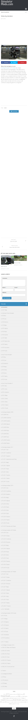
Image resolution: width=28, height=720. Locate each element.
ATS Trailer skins (6, 341)
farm (21, 696)
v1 (15, 703)
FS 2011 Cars (5, 449)
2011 (4, 694)
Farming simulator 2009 (7, 412)
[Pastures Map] (20, 258)
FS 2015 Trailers (6, 564)
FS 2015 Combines (6, 539)
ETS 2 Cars (4, 389)
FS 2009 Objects (6, 424)
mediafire (3, 700)
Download (5, 696)
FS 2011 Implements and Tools (9, 459)
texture (18, 702)
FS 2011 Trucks (5, 481)
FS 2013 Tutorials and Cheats (9, 526)
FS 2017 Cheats (6, 577)
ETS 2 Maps (5, 395)
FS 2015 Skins (5, 555)
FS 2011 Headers (6, 456)
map (22, 698)
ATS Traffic (4, 338)
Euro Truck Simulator (7, 354)
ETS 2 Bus (4, 385)
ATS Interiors (5, 322)
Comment (4, 278)
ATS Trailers (5, 344)
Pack (26, 700)
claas (14, 694)
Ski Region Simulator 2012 (8, 645)
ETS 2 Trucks (5, 408)
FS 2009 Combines (6, 417)
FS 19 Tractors (5, 625)
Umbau (10, 703)
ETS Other (4, 369)
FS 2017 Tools (5, 599)
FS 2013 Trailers (6, 519)
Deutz (22, 694)
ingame (7, 698)
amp (11, 694)
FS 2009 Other (5, 427)
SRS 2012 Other (6, 650)
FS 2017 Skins (5, 596)
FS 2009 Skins (5, 433)
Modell (19, 700)
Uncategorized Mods (7, 673)
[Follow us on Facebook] (26, 304)
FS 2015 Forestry (6, 542)
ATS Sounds (5, 334)
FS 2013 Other (5, 504)
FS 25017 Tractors (6, 606)
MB (24, 698)
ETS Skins (4, 373)
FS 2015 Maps (5, 545)
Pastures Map (17, 262)
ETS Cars (4, 360)
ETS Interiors (5, 363)
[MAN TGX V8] (7, 260)
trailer (25, 702)
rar (1, 702)
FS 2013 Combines (6, 491)
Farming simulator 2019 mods (9, 613)
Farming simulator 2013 (7, 485)
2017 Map (4, 310)
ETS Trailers (5, 376)
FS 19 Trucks (5, 631)
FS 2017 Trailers (6, 602)
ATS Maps (4, 325)
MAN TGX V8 (4, 266)
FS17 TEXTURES (5, 609)
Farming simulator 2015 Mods (9, 530)
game (26, 696)
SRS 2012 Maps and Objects (8, 647)
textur (15, 702)
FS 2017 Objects (6, 590)
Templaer (12, 702)
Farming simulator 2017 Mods (9, 571)
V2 (16, 703)
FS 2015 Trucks (5, 567)
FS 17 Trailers (5, 641)
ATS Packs (4, 331)
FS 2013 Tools (5, 513)
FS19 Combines (6, 638)
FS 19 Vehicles (5, 634)
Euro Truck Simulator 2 (7, 383)
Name (4, 287)
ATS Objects (5, 328)
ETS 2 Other (5, 398)
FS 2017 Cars (5, 574)
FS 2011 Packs (5, 468)
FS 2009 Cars (5, 414)
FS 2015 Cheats (6, 535)
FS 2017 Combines (6, 580)
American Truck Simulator (8, 313)
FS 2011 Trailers (6, 478)
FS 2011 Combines (6, 452)
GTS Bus (4, 677)
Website (4, 292)
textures (22, 702)
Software (8, 702)
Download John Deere (14, 696)
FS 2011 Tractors (6, 475)
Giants (4, 698)
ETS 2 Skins (4, 401)
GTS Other (4, 686)
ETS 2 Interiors (5, 392)
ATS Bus (4, 315)
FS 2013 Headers (6, 494)
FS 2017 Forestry (6, 583)
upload (13, 703)
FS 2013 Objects (6, 500)
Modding (11, 700)
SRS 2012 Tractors (6, 660)
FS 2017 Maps (5, 586)
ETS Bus (4, 357)
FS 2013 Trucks (5, 523)
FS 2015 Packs (5, 551)
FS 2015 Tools (5, 558)
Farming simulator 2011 (7, 447)
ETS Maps (4, 366)
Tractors (4, 670)
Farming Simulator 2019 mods (8, 68)
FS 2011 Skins (5, 472)
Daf (16, 694)
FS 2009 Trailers (6, 443)
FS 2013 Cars (5, 488)
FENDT (23, 696)
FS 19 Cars (4, 615)
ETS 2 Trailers (5, 405)
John (11, 698)
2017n (8, 694)
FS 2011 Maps (5, 462)
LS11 (20, 698)
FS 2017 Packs (5, 593)
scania (3, 702)
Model (15, 700)
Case (13, 694)
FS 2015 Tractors (6, 561)
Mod (7, 700)
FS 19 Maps (5, 618)
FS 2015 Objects (6, 548)
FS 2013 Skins (5, 510)
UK (27, 702)
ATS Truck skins (5, 347)
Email (16, 287)
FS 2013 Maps (5, 497)
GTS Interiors (5, 680)
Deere (18, 694)
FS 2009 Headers (6, 421)
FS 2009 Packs (5, 430)
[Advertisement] (14, 33)
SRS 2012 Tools (6, 657)
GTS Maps (4, 683)
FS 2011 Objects (6, 465)
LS (17, 698)
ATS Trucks (4, 350)
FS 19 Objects (5, 622)
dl (24, 694)
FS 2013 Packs (5, 507)
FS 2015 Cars (5, 532)
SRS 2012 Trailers (6, 663)
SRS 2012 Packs (6, 653)
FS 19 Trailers (5, 628)
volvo (5, 107)
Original (23, 700)
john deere (14, 698)
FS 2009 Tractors (6, 440)
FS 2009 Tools (5, 436)
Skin (6, 702)
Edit (19, 696)
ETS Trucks (4, 379)
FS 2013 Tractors (6, 516)
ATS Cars (4, 318)
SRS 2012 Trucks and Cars (8, 666)
